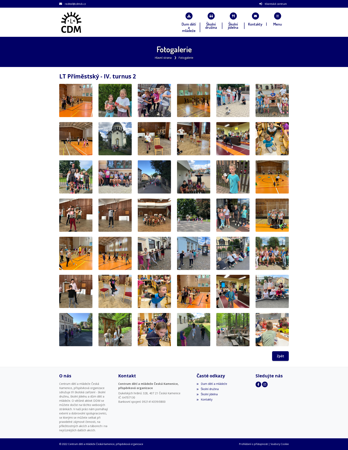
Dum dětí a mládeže (214, 384)
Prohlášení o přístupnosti (253, 444)
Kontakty (206, 399)
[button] (278, 19)
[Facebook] (258, 384)
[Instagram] (265, 384)
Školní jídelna (209, 394)
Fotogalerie (185, 58)
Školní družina (210, 389)
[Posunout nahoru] (339, 441)
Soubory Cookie (279, 444)
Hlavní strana (163, 58)
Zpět (280, 356)
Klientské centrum (276, 4)
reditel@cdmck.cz (75, 4)
